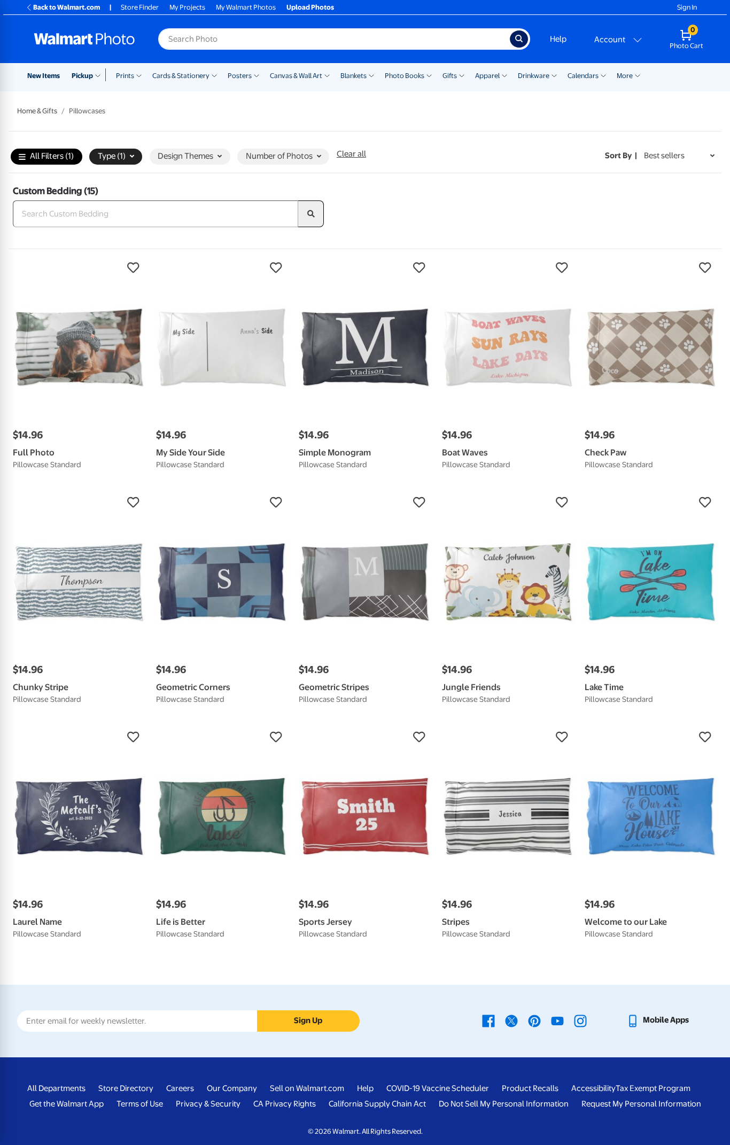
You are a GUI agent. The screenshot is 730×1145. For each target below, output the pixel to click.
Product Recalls (530, 1088)
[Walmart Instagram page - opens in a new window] (580, 1020)
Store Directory (125, 1088)
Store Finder (140, 7)
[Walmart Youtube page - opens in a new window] (557, 1020)
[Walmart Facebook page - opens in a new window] (488, 1020)
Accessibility (593, 1088)
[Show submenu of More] (637, 74)
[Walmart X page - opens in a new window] (511, 1020)
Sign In (687, 7)
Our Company (232, 1088)
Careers (180, 1088)
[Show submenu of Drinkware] (554, 74)
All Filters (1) (52, 156)
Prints (125, 76)
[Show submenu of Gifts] (462, 74)
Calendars (583, 76)
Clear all (351, 154)
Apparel (487, 76)
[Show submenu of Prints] (139, 74)
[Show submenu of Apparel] (504, 74)
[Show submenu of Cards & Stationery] (214, 74)
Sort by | (621, 155)
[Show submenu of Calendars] (603, 74)
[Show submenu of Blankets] (371, 74)
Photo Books (404, 76)
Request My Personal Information (641, 1104)
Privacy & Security (208, 1104)
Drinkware (533, 76)
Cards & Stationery (180, 76)
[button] (79, 268)
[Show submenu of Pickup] (100, 74)
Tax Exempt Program (653, 1088)
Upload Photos (310, 7)
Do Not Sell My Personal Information (504, 1104)
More (625, 76)
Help (558, 39)
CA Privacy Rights (284, 1104)
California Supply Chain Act (377, 1104)
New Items (43, 76)
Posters (240, 76)
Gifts (449, 76)
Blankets (353, 76)
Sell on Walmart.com (307, 1088)
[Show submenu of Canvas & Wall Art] (327, 74)
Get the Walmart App (66, 1104)
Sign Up (308, 1020)
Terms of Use (140, 1104)
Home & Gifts (37, 111)
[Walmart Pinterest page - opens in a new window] (534, 1020)
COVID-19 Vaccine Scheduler (437, 1088)
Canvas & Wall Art (296, 76)
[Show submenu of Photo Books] (429, 74)
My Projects (187, 7)
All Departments (56, 1088)
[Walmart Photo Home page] (84, 39)
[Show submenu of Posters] (256, 74)
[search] (311, 213)
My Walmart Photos (246, 7)
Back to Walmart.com (66, 7)
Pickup (82, 76)
